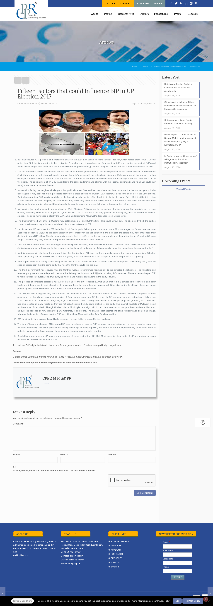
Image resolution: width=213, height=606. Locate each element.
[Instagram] (191, 3)
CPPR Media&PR (25, 103)
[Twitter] (176, 3)
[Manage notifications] (205, 599)
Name (16, 454)
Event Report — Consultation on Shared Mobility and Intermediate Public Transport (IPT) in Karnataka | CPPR (180, 139)
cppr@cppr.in (76, 555)
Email (64, 454)
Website (112, 454)
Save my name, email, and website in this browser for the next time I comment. (54, 470)
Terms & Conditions (22, 601)
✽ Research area (118, 541)
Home (134, 67)
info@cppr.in (74, 563)
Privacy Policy (193, 601)
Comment (18, 423)
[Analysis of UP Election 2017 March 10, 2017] (2, 593)
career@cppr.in (76, 559)
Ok (177, 601)
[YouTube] (181, 3)
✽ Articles (114, 545)
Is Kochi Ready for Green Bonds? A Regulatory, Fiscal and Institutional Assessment (180, 159)
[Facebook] (171, 3)
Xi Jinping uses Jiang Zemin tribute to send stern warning (178, 122)
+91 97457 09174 (72, 552)
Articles (145, 67)
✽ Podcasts (115, 554)
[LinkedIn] (186, 3)
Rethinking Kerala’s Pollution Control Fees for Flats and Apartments (178, 87)
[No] (209, 600)
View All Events (183, 189)
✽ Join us (113, 562)
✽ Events (113, 566)
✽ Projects (115, 558)
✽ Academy (114, 550)
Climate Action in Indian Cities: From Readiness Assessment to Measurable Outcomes (180, 105)
